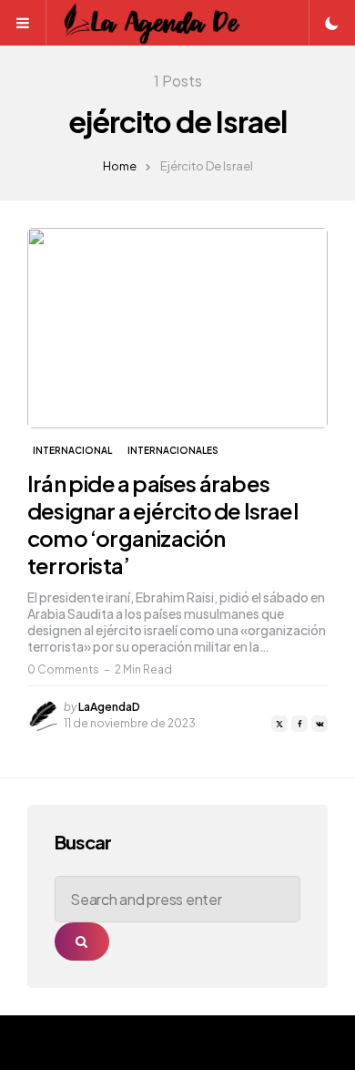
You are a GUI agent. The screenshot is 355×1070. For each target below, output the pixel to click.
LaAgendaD (109, 707)
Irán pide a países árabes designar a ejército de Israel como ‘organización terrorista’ (162, 524)
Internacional (72, 450)
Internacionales (172, 450)
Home (120, 166)
